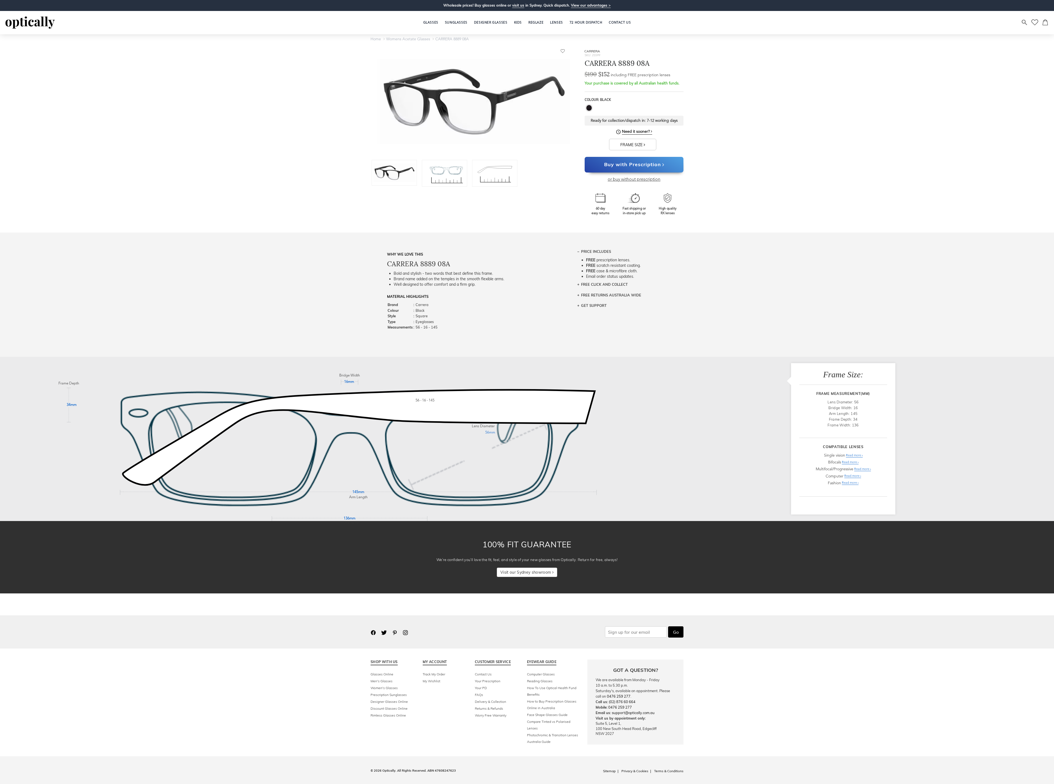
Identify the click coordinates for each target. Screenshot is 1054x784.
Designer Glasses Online (389, 702)
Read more (854, 455)
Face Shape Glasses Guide (547, 715)
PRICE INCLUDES (596, 251)
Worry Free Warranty (490, 715)
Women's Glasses (384, 688)
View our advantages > (591, 5)
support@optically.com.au (633, 713)
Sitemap (609, 771)
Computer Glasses (541, 674)
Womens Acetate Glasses (408, 39)
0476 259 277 (618, 696)
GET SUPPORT (594, 305)
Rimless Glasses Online (388, 715)
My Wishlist (431, 681)
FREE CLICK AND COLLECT (604, 284)
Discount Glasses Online (389, 708)
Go (676, 632)
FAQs (479, 695)
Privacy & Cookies (634, 771)
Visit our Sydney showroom (526, 572)
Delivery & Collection (490, 702)
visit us (518, 5)
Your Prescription (487, 681)
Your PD (481, 688)
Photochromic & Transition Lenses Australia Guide (552, 738)
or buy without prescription (634, 179)
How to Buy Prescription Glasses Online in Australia (551, 704)
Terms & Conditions (668, 771)
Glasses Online (382, 674)
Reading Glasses (540, 681)
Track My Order (434, 674)
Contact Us (483, 674)
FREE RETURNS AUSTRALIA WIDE (611, 295)
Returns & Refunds (489, 708)
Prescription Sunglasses (389, 695)
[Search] (1024, 22)
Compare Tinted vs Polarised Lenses (548, 725)
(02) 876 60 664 (622, 702)
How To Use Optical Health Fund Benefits (551, 691)
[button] (518, 22)
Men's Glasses (382, 681)
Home (376, 39)
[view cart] (1045, 22)
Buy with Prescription (632, 164)
